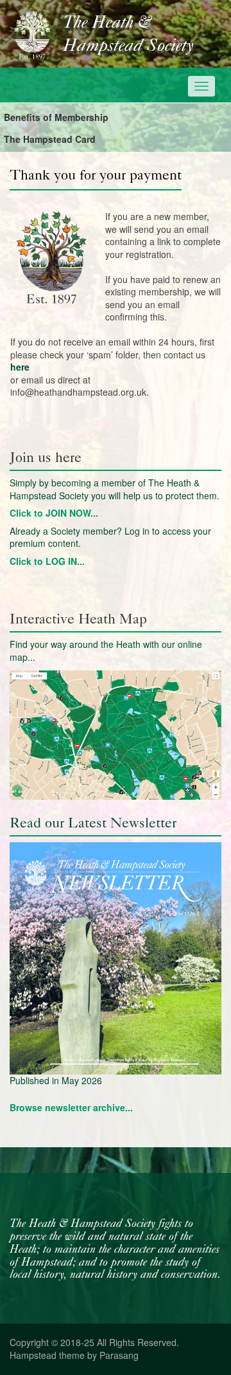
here (20, 366)
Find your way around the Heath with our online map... (106, 650)
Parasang (119, 1355)
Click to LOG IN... (47, 561)
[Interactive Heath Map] (115, 735)
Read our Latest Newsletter (93, 822)
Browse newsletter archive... (71, 1107)
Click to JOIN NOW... (54, 512)
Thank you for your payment (96, 174)
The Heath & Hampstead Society (128, 35)
